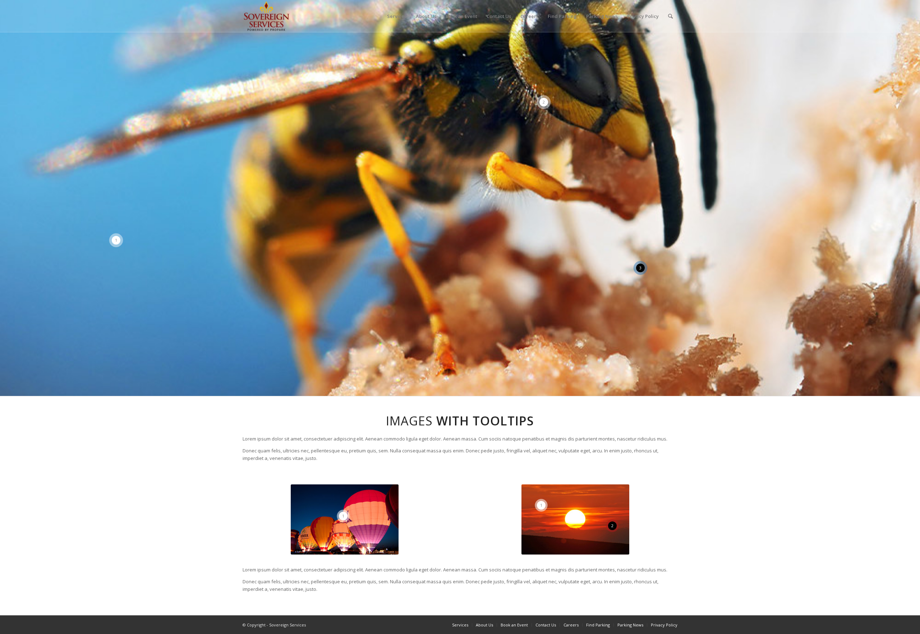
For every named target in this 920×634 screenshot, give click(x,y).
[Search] (670, 16)
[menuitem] (396, 16)
